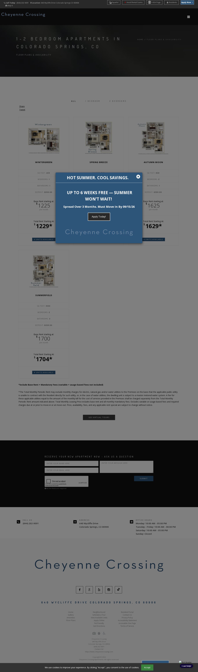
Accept (147, 667)
